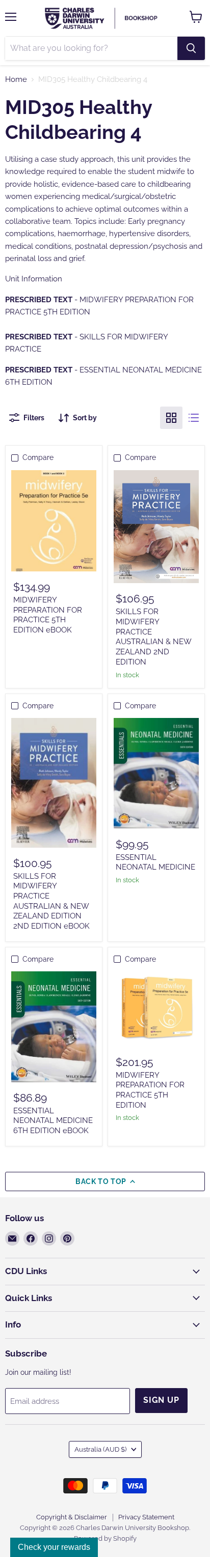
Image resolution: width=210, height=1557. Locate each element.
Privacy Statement (146, 1517)
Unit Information (33, 278)
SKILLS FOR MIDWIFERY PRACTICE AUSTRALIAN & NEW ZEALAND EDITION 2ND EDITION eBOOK (51, 901)
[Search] (191, 48)
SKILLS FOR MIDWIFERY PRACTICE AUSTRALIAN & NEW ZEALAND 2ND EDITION (153, 636)
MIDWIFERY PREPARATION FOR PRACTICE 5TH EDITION (150, 1090)
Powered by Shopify (105, 1538)
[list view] (193, 418)
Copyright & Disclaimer (71, 1517)
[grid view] (171, 418)
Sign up (161, 1400)
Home (16, 79)
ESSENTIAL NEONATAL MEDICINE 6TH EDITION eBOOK (53, 1120)
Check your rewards (54, 1547)
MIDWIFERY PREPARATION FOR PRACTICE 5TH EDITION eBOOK (47, 615)
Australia (100, 1449)
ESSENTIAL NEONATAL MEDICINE (155, 862)
